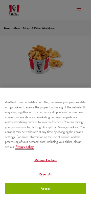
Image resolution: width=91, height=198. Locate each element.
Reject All (45, 174)
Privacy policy (24, 146)
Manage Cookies (45, 160)
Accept (46, 188)
